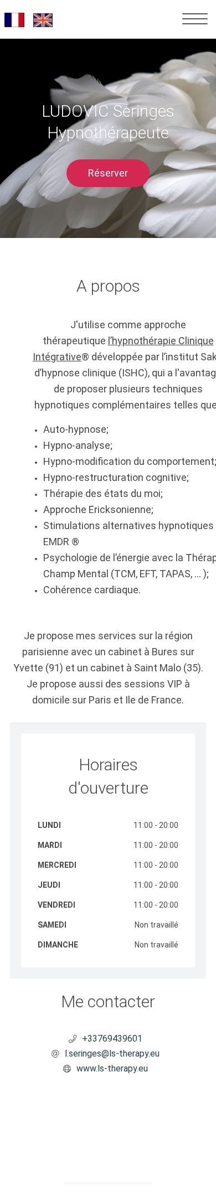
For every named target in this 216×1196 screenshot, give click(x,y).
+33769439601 (112, 1038)
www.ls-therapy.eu (112, 1068)
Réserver (108, 173)
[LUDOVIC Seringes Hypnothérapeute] (31, 19)
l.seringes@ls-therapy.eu (112, 1053)
